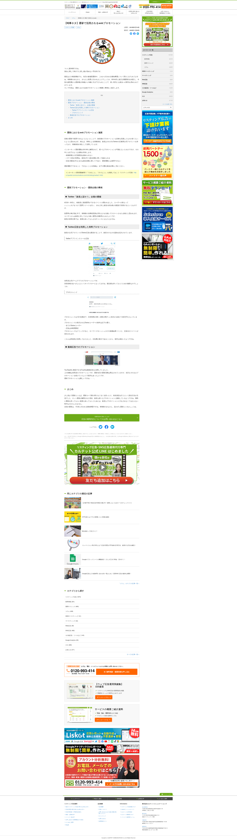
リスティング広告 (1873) (73, 597)
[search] (171, 107)
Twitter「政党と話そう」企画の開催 (82, 105)
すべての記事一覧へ (133, 654)
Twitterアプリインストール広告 (83, 110)
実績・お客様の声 (103, 12)
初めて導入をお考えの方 (118, 12)
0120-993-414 (83, 670)
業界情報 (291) (70, 602)
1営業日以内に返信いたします (101, 418)
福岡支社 (144, 826)
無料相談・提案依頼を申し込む (118, 672)
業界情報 (158, 59)
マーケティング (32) (71, 621)
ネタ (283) (68, 645)
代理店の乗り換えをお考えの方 (134, 12)
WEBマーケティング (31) (73, 616)
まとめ (70, 117)
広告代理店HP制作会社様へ (149, 12)
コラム (73, 18)
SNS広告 (157, 84)
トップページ (72, 12)
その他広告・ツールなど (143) (74, 635)
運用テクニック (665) (72, 606)
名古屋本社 (145, 807)
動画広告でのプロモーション (80, 115)
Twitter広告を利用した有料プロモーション (85, 107)
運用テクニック (158, 63)
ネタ (157, 96)
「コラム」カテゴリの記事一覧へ (128, 583)
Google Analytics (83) (72, 640)
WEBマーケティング (157, 71)
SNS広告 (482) (70, 630)
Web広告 (157, 79)
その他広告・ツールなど (157, 88)
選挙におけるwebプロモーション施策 (81, 100)
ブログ (67, 18)
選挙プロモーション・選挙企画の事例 (81, 102)
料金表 (87, 12)
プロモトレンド (77, 112)
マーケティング (157, 75)
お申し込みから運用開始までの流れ (165, 12)
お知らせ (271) (70, 650)
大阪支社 (144, 820)
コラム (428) (69, 611)
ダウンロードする (103, 697)
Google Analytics (157, 92)
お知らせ (157, 100)
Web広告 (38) (69, 626)
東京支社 (144, 813)
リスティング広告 (69, 27)
